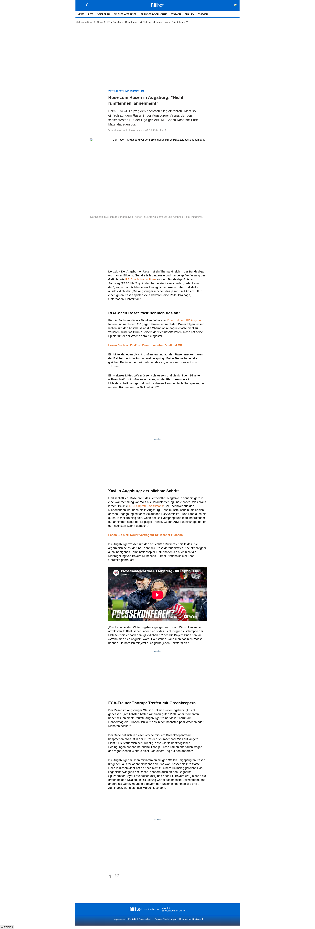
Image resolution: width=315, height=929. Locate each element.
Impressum (119, 919)
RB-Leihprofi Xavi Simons (146, 506)
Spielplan (103, 14)
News (80, 14)
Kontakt (132, 919)
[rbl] (136, 909)
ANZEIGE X (7, 927)
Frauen (189, 14)
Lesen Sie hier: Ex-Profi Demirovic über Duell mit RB (145, 345)
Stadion (176, 14)
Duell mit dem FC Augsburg (185, 320)
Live (90, 14)
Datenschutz (145, 919)
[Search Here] (88, 5)
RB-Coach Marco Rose (140, 279)
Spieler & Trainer (125, 14)
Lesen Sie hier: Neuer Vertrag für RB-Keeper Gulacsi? (146, 535)
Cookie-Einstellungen (166, 919)
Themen (203, 14)
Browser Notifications (190, 919)
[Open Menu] (80, 5)
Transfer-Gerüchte (154, 14)
